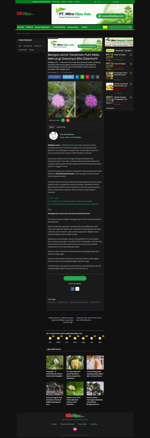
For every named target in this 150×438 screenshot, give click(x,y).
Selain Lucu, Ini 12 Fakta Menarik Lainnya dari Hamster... (73, 401)
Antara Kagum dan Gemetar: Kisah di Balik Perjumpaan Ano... (54, 401)
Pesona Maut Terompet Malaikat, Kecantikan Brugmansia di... (95, 401)
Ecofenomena (59, 27)
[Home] (28, 13)
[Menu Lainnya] (105, 27)
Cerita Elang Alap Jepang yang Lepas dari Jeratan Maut (95, 373)
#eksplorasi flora (62, 302)
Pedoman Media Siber (67, 424)
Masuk (117, 2)
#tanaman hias (38, 45)
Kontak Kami (56, 1)
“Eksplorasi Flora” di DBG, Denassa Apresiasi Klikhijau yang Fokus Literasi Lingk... (60, 320)
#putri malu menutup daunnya (79, 302)
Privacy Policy (82, 424)
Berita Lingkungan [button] (42, 27)
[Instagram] (95, 1)
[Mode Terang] (99, 1)
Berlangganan (106, 1)
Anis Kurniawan (52, 72)
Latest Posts (61, 127)
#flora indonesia (94, 302)
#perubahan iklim (27, 45)
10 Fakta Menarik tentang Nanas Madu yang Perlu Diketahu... (73, 374)
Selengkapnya (110, 108)
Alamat (64, 1)
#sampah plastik (23, 49)
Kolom (84, 27)
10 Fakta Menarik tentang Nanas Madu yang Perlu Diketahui (75, 204)
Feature (29, 27)
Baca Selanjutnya (73, 278)
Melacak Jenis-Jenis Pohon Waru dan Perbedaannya (89, 319)
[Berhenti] (68, 120)
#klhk (20, 45)
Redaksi (70, 1)
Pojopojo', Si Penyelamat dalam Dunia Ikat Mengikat (71, 201)
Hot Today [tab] (128, 50)
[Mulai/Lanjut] (63, 120)
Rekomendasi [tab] (119, 50)
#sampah (31, 49)
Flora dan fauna (26, 33)
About (51, 127)
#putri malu (52, 302)
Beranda (20, 27)
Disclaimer (94, 424)
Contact (77, 1)
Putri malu (74, 145)
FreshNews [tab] (110, 50)
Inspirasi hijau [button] (72, 27)
